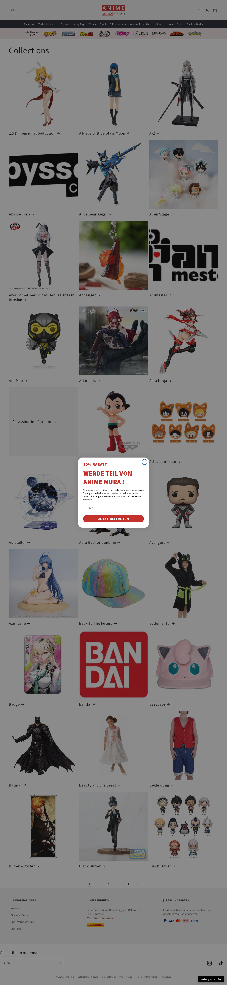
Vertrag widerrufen (211, 979)
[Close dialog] (144, 462)
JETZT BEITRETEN (113, 518)
